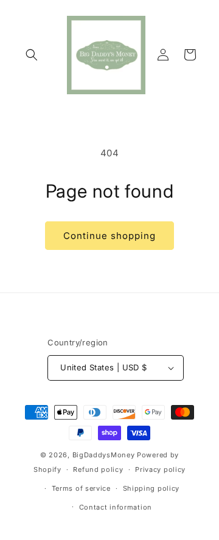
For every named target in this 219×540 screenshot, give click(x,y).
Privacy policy (160, 469)
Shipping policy (151, 488)
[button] (31, 54)
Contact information (115, 507)
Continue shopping (109, 235)
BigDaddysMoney (103, 455)
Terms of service (81, 488)
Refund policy (98, 469)
